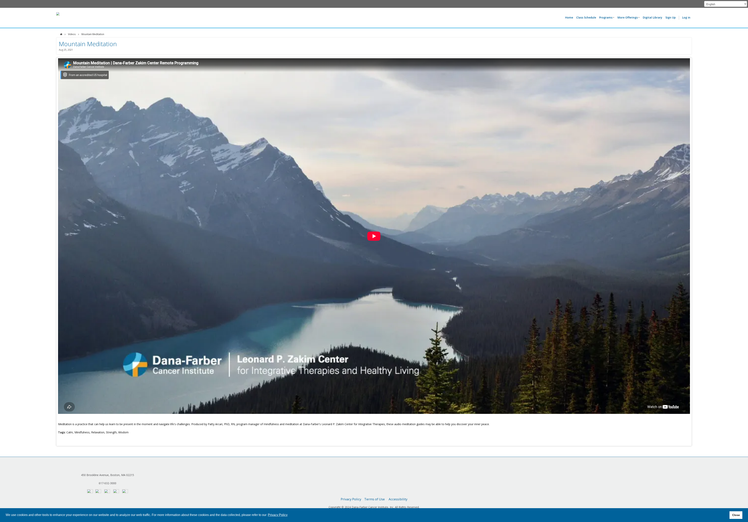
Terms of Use (374, 499)
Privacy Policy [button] (278, 515)
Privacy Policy (351, 499)
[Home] (61, 34)
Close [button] (736, 515)
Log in (686, 17)
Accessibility (398, 499)
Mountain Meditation (92, 34)
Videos (72, 34)
